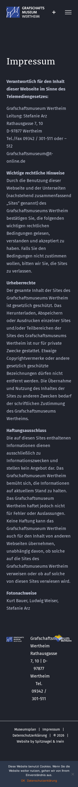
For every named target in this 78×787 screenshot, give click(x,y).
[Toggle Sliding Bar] (54, 12)
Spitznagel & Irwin (49, 741)
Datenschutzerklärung (30, 735)
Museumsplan (25, 729)
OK (23, 780)
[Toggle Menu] (68, 12)
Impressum (51, 729)
